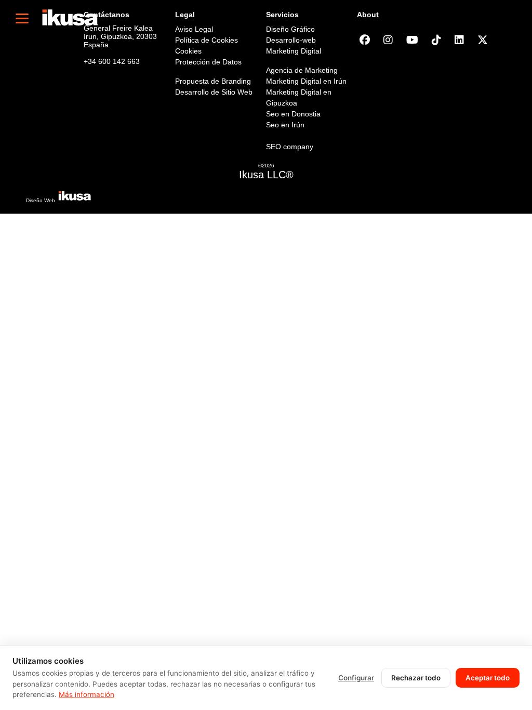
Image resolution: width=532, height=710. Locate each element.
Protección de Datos (208, 62)
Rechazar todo (416, 678)
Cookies (188, 51)
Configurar (356, 678)
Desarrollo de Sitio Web (213, 92)
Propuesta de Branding (213, 81)
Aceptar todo (488, 678)
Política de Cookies (206, 40)
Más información (86, 694)
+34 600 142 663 (112, 61)
